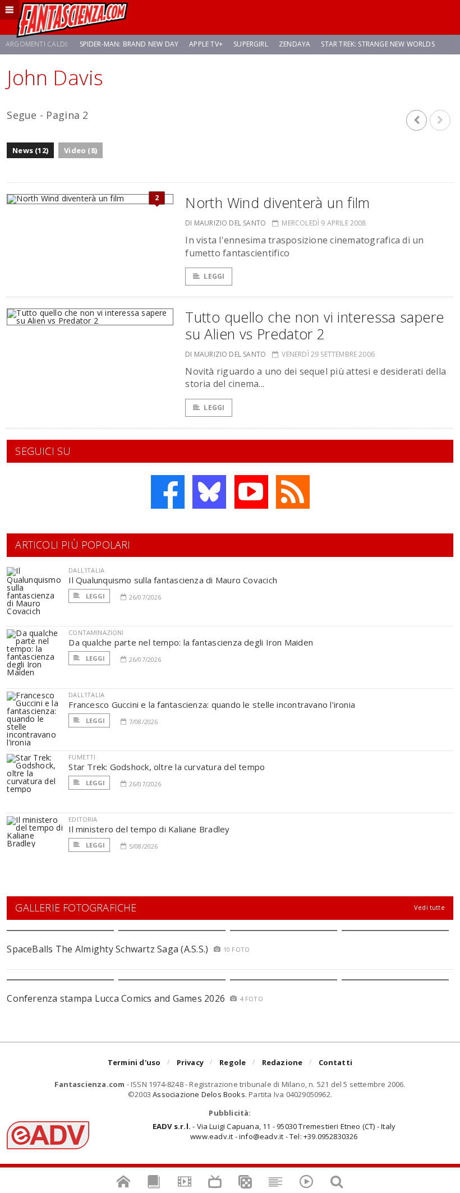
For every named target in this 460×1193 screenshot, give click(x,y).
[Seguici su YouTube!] (251, 492)
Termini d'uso (134, 1062)
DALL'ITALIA (86, 570)
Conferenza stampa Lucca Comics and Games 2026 (116, 998)
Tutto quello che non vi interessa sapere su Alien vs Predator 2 (314, 325)
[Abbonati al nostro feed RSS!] (293, 492)
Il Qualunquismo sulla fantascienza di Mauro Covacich (172, 580)
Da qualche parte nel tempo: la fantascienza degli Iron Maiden (190, 642)
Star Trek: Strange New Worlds (377, 44)
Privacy (190, 1062)
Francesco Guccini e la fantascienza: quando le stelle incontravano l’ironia (211, 704)
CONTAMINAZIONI (95, 632)
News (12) (30, 150)
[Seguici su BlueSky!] (209, 492)
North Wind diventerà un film (277, 202)
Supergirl (250, 44)
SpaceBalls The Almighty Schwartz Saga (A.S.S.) (107, 949)
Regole (232, 1062)
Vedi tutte (429, 907)
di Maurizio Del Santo (225, 223)
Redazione (282, 1062)
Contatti (336, 1062)
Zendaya (294, 44)
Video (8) (80, 150)
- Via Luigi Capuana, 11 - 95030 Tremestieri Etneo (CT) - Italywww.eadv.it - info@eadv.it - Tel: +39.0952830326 (274, 1131)
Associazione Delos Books (199, 1094)
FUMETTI (81, 757)
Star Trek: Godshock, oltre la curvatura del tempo (166, 766)
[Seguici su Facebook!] (168, 492)
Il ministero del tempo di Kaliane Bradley (148, 829)
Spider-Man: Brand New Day (129, 44)
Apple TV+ (206, 44)
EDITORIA (82, 819)
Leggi (214, 276)
